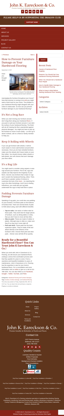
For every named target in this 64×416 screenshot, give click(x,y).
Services (5, 36)
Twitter (10, 274)
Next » (32, 55)
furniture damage (14, 279)
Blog (3, 44)
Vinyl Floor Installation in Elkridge (33, 383)
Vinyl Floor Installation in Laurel (13, 388)
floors (29, 121)
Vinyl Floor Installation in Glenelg (52, 383)
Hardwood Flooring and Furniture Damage (20, 277)
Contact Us (6, 48)
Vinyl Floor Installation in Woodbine (42, 378)
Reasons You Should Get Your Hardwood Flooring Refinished (49, 75)
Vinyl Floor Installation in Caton (51, 388)
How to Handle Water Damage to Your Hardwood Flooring (50, 86)
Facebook (29, 271)
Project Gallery (8, 40)
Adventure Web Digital (44, 414)
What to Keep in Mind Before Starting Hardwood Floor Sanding (50, 91)
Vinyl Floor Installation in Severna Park (13, 383)
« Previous (5, 55)
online (16, 269)
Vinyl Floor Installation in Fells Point (32, 388)
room (20, 181)
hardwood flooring (27, 279)
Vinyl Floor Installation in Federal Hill (21, 393)
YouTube (16, 274)
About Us (5, 32)
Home (3, 28)
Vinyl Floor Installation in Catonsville (42, 393)
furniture (7, 279)
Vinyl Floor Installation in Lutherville (22, 378)
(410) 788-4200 (32, 344)
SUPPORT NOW (32, 22)
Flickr (24, 274)
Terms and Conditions (27, 320)
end (25, 100)
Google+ (4, 274)
